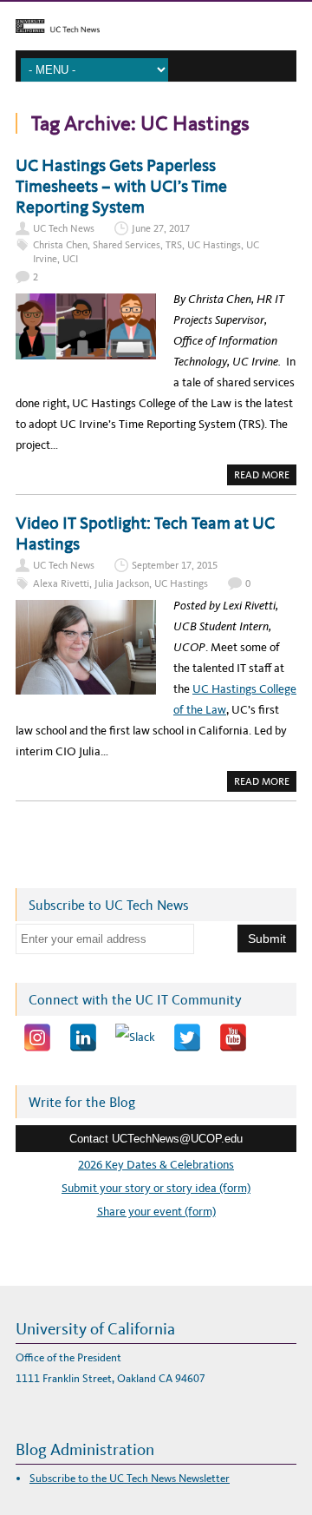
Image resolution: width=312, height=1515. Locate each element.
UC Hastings (214, 245)
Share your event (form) (156, 1211)
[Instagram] (37, 1037)
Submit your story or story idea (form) (156, 1188)
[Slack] (135, 1037)
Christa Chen (60, 245)
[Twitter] (187, 1037)
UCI (70, 259)
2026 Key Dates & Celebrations (156, 1164)
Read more (265, 476)
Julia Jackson (121, 583)
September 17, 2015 (175, 565)
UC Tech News (63, 228)
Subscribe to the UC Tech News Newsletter (129, 1478)
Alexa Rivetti (61, 583)
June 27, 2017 (161, 228)
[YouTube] (233, 1037)
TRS (174, 245)
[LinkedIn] (83, 1037)
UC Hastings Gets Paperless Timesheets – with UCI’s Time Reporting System (121, 186)
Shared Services (126, 245)
